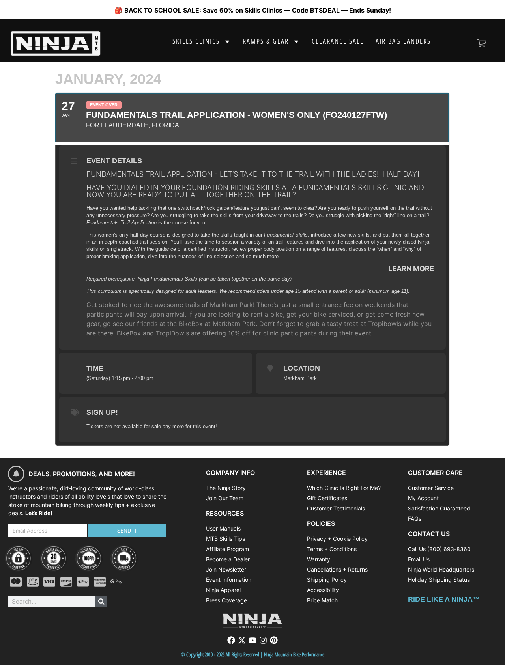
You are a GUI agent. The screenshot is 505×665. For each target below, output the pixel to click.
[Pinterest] (274, 640)
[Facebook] (231, 640)
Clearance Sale (338, 41)
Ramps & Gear (266, 41)
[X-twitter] (242, 640)
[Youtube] (252, 640)
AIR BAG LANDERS (403, 41)
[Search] (101, 601)
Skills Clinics (196, 41)
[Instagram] (263, 640)
